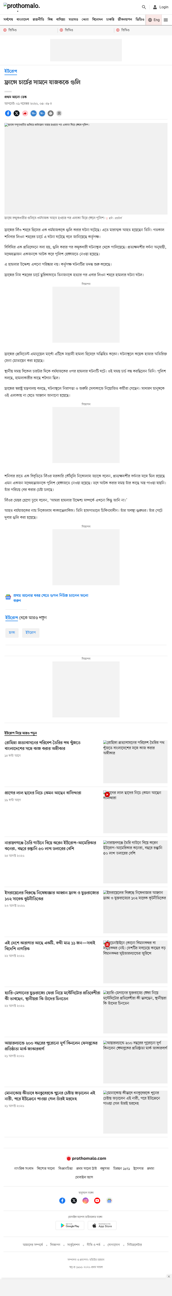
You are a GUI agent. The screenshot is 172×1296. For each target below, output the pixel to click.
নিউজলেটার (134, 1245)
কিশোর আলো (46, 1168)
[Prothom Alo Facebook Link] (64, 1201)
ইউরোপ (10, 71)
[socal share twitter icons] (17, 115)
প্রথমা (150, 1168)
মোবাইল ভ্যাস (84, 1177)
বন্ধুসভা (105, 1168)
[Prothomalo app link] (70, 1226)
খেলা (85, 20)
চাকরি (110, 20)
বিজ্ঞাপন (55, 1245)
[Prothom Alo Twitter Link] (76, 1201)
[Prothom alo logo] (86, 1159)
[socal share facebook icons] (8, 115)
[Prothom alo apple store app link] (102, 1226)
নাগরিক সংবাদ (23, 1168)
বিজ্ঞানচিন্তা (65, 1168)
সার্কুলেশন (73, 1245)
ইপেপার (138, 1168)
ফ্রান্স (12, 632)
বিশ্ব (50, 20)
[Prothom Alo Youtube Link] (99, 1201)
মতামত (73, 20)
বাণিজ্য (60, 20)
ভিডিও (140, 20)
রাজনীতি (38, 20)
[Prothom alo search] (144, 7)
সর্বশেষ (8, 20)
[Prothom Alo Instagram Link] (88, 1201)
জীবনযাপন (125, 20)
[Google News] (109, 1201)
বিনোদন (97, 20)
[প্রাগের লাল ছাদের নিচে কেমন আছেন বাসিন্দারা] (135, 811)
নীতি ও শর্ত (93, 1245)
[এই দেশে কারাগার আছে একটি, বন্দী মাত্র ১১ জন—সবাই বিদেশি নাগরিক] (135, 962)
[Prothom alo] (23, 7)
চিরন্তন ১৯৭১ (121, 1168)
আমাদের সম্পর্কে (33, 1245)
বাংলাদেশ (23, 20)
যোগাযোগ (114, 1245)
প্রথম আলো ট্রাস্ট (86, 1168)
